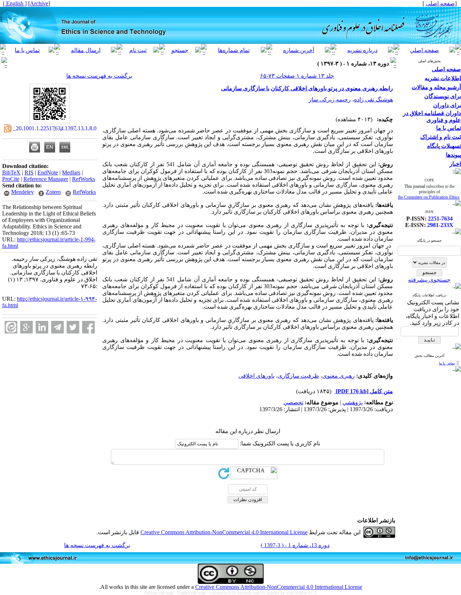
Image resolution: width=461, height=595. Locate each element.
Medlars (71, 172)
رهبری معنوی (338, 376)
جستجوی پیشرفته (429, 280)
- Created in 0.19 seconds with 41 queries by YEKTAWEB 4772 (262, 593)
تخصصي (293, 402)
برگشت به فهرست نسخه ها (99, 76)
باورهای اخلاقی (256, 376)
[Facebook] (88, 327)
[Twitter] (73, 327)
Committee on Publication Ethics (432, 197)
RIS (28, 172)
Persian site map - (160, 593)
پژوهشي (353, 402)
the (401, 197)
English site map (192, 593)
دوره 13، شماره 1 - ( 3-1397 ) (295, 545)
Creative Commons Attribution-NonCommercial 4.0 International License (224, 532)
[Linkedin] (42, 327)
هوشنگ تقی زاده (373, 99)
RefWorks (83, 179)
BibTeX (11, 172)
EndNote (47, 172)
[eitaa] (11, 327)
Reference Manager (45, 179)
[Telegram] (57, 327)
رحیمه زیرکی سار (330, 99)
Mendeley (22, 192)
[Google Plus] (26, 327)
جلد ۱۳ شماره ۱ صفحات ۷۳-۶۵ (297, 76)
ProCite (10, 179)
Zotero (53, 192)
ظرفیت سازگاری (298, 376)
